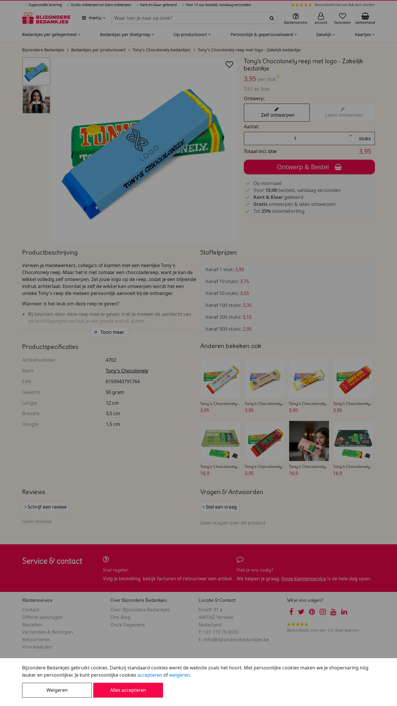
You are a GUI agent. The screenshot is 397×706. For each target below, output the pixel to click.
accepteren (149, 675)
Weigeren (57, 690)
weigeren (179, 675)
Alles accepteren (128, 690)
